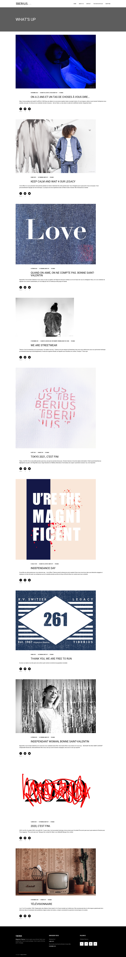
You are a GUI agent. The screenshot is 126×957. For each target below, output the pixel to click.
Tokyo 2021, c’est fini (45, 456)
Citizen (51, 92)
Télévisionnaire (41, 904)
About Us (43, 92)
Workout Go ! (52, 939)
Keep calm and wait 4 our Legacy (53, 181)
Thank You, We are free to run (51, 658)
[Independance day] (56, 519)
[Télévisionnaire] (56, 872)
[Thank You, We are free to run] (56, 620)
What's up (55, 92)
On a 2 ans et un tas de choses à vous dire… (60, 96)
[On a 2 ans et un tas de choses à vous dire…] (56, 61)
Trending (41, 177)
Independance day (43, 568)
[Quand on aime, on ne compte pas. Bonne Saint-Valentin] (56, 234)
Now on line (48, 341)
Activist (47, 92)
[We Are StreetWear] (45, 317)
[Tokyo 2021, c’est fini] (56, 408)
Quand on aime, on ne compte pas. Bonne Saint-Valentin (62, 274)
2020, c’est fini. (41, 826)
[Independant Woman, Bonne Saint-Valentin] (56, 706)
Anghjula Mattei (23, 954)
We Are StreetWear (44, 345)
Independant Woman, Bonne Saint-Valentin (60, 741)
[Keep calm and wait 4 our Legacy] (56, 146)
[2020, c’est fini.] (56, 791)
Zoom (68, 341)
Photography (54, 341)
